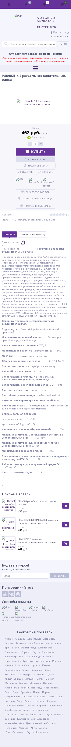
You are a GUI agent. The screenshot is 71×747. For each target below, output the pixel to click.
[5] (63, 215)
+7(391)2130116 (45, 20)
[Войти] (9, 4)
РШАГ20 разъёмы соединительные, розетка (38, 503)
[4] (60, 215)
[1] (51, 215)
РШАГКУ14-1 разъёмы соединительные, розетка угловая (37, 540)
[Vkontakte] (11, 594)
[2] (54, 215)
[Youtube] (5, 594)
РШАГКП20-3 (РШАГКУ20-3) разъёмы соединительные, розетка (38, 521)
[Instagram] (18, 594)
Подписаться (59, 575)
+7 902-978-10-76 (46, 17)
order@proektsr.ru (46, 26)
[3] (57, 215)
